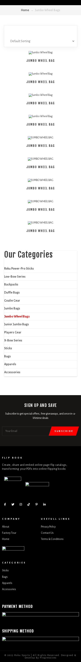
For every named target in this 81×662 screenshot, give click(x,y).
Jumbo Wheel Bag (40, 61)
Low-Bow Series (15, 276)
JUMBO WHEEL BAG (40, 146)
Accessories (12, 372)
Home (25, 10)
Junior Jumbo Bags (16, 324)
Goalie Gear (12, 300)
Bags (7, 356)
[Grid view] (35, 30)
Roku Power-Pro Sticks (19, 268)
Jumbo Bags (12, 308)
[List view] (45, 30)
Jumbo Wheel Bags (17, 316)
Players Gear (12, 332)
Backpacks (11, 284)
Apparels (10, 364)
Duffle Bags (12, 292)
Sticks (8, 348)
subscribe (63, 431)
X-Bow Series (13, 340)
